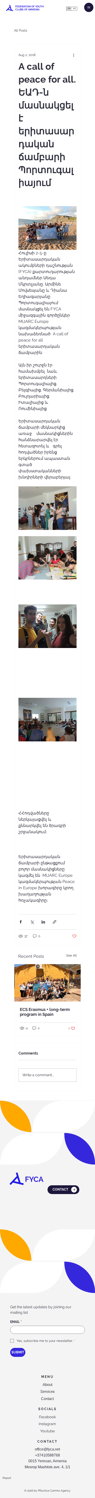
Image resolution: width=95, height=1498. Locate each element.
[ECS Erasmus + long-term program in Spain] (47, 983)
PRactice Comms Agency (54, 1490)
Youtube (47, 1431)
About (47, 1385)
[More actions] (74, 55)
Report (7, 1478)
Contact (47, 1399)
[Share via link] (54, 922)
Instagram (47, 1424)
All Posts (20, 30)
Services (47, 1392)
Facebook (47, 1417)
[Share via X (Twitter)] (32, 922)
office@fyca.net (47, 1449)
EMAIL (16, 1322)
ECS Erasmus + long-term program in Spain (45, 1012)
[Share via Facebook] (20, 922)
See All (71, 955)
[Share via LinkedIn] (43, 922)
